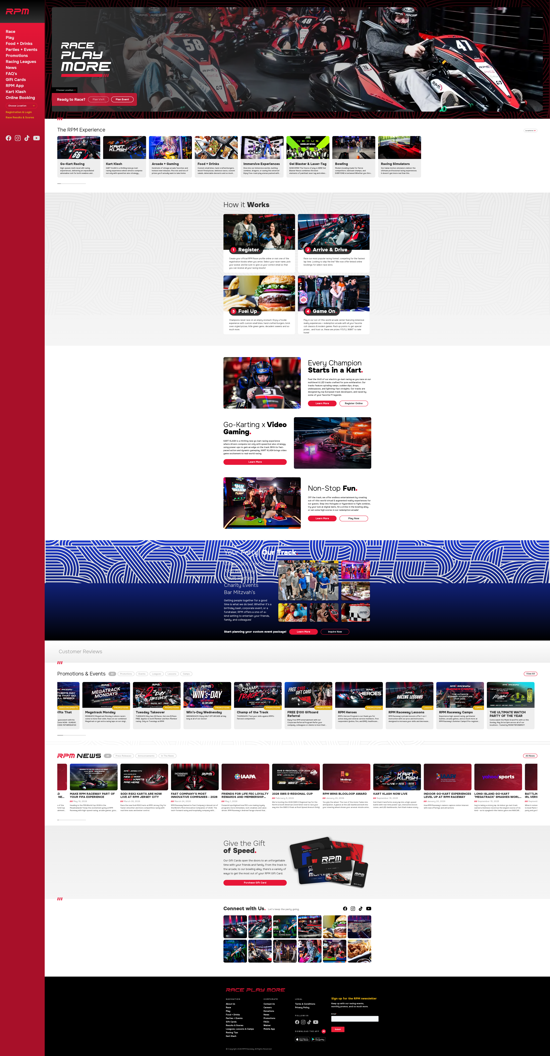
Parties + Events (21, 49)
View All (530, 673)
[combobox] (21, 106)
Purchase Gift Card (255, 882)
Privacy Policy (302, 1007)
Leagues (156, 674)
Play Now (353, 518)
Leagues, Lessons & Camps (240, 1029)
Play (10, 37)
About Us (230, 1004)
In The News (167, 756)
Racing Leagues (21, 61)
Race (10, 31)
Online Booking (20, 97)
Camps (186, 674)
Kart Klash (16, 91)
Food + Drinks (19, 43)
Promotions (17, 55)
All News (530, 756)
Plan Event (122, 99)
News (11, 67)
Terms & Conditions (305, 1004)
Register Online (354, 403)
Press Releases (123, 756)
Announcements (146, 756)
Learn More (322, 403)
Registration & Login (19, 112)
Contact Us (269, 1004)
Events (142, 674)
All (112, 674)
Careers (268, 1007)
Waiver (267, 1025)
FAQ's (11, 73)
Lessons (172, 674)
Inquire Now (335, 631)
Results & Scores (234, 1025)
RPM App (15, 85)
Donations (269, 1011)
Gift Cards (16, 79)
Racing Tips (232, 1032)
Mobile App (269, 1029)
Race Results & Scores (20, 117)
